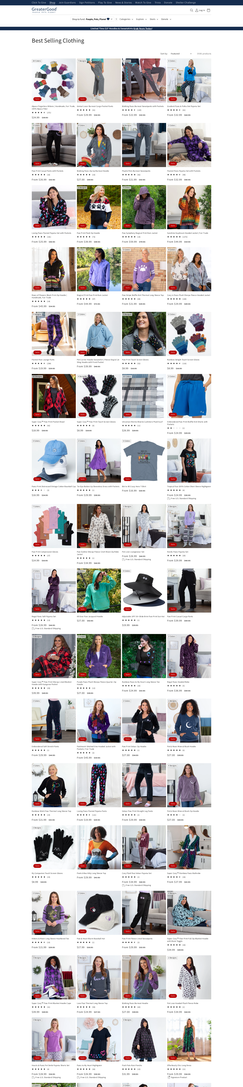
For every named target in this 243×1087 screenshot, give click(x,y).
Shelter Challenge (186, 2)
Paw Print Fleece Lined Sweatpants (137, 938)
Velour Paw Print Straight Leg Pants (137, 811)
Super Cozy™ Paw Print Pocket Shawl (48, 422)
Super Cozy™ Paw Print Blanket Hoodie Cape (51, 1003)
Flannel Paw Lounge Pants (43, 359)
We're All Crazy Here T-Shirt (134, 486)
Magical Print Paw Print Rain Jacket (92, 295)
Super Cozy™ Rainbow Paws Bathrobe (184, 873)
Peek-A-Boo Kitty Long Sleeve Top (91, 873)
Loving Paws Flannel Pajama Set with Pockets (51, 233)
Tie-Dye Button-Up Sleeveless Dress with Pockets (98, 486)
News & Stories (123, 2)
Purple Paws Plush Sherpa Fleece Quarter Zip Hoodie (96, 683)
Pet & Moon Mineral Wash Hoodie (181, 746)
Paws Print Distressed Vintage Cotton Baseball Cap (54, 486)
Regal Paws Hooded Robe (178, 682)
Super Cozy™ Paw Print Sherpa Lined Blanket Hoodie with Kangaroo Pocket (51, 683)
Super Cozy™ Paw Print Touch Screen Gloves (96, 422)
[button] (191, 10)
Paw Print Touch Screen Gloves (135, 359)
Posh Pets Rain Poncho (132, 1065)
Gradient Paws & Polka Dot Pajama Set (184, 106)
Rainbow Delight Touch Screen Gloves (183, 359)
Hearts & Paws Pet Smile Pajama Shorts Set (50, 1065)
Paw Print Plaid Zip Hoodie (88, 233)
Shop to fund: (89, 19)
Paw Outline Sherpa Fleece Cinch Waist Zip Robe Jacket (98, 553)
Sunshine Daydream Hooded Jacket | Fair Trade (187, 233)
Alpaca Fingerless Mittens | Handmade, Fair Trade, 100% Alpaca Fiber (53, 107)
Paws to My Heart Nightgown (89, 1065)
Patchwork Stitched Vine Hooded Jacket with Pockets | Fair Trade (96, 747)
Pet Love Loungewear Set (133, 552)
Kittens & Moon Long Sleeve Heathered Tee (50, 938)
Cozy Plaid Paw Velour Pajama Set (136, 873)
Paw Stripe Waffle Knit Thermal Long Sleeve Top (143, 295)
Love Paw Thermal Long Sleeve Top (92, 1003)
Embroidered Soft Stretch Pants (45, 746)
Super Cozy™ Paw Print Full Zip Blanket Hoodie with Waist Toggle (187, 939)
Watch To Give (143, 2)
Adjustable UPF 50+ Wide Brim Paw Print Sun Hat (143, 616)
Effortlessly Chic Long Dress (179, 1065)
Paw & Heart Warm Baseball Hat (91, 938)
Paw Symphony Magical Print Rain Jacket (140, 233)
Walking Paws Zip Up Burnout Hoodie (93, 171)
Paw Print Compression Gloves (45, 552)
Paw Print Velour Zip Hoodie (134, 746)
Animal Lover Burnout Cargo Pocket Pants (95, 106)
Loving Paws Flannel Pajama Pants (92, 811)
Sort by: (164, 53)
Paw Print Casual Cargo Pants (180, 616)
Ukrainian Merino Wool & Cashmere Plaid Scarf (142, 422)
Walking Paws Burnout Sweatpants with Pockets (143, 106)
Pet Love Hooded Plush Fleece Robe (182, 1003)
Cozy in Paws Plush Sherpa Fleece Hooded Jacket (188, 295)
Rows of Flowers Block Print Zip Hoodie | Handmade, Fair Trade (49, 296)
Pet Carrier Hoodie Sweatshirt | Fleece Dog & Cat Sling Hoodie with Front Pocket (98, 360)
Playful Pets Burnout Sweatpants (136, 171)
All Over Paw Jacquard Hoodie (90, 616)
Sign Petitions (87, 2)
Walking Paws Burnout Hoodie (135, 1003)
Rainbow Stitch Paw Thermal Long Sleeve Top (51, 811)
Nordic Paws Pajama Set (177, 552)
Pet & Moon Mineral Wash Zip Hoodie (183, 811)
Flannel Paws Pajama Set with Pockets (184, 171)
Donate (168, 2)
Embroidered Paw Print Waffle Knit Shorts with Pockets (187, 423)
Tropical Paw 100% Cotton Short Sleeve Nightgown (189, 486)
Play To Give (105, 2)
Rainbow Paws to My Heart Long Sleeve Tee (141, 682)
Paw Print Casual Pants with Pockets (47, 171)
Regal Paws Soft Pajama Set (44, 616)
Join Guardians (67, 2)
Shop (52, 2)
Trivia (158, 2)
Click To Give (39, 2)
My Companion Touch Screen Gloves (47, 873)
